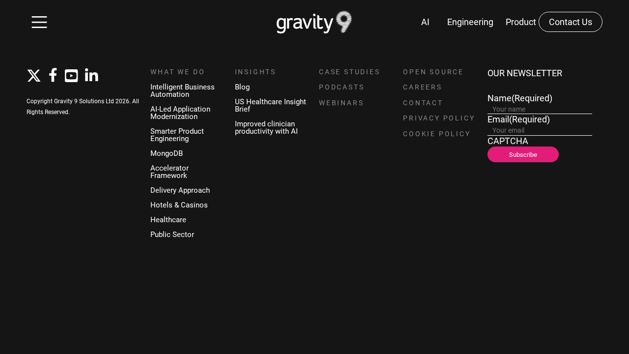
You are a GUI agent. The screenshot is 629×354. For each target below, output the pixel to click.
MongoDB (166, 153)
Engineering (470, 22)
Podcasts (341, 87)
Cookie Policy (436, 134)
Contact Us (570, 22)
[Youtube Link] (71, 76)
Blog (242, 86)
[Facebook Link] (53, 76)
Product (521, 22)
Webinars (341, 103)
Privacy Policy (439, 118)
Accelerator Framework (169, 171)
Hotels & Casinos (179, 204)
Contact (423, 103)
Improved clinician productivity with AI (266, 127)
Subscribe (523, 154)
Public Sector (172, 234)
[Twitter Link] (34, 76)
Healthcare (168, 219)
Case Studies (349, 72)
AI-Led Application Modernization (180, 112)
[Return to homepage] (315, 21)
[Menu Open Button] (39, 22)
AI (425, 22)
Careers (422, 87)
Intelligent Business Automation (182, 90)
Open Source (433, 72)
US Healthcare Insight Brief (270, 105)
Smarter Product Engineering (177, 134)
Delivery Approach (180, 190)
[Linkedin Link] (91, 76)
